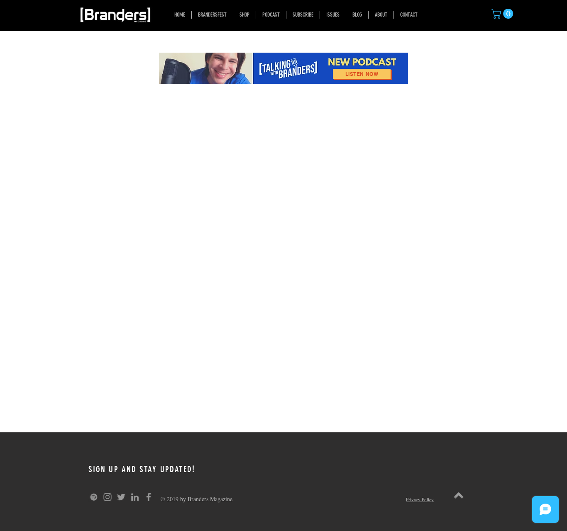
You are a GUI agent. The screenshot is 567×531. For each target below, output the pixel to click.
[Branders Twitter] (121, 497)
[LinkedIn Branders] (135, 497)
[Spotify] (93, 497)
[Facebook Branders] (148, 497)
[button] (503, 14)
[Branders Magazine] (107, 497)
